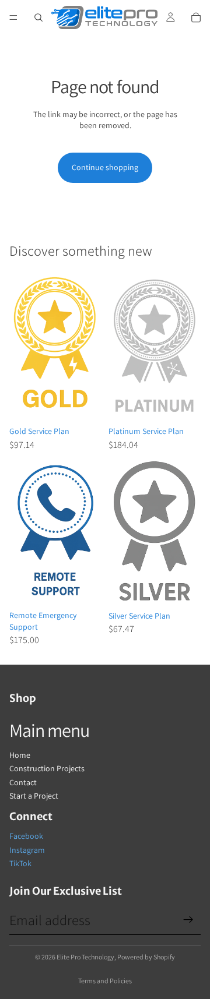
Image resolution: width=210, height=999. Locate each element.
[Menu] (13, 17)
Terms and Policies (105, 980)
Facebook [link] (26, 836)
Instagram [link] (27, 850)
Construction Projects (47, 768)
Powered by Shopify (146, 956)
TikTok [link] (20, 863)
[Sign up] (188, 920)
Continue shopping (105, 167)
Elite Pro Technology (85, 956)
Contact (23, 782)
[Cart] (196, 17)
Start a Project (33, 795)
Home (19, 755)
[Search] (38, 17)
